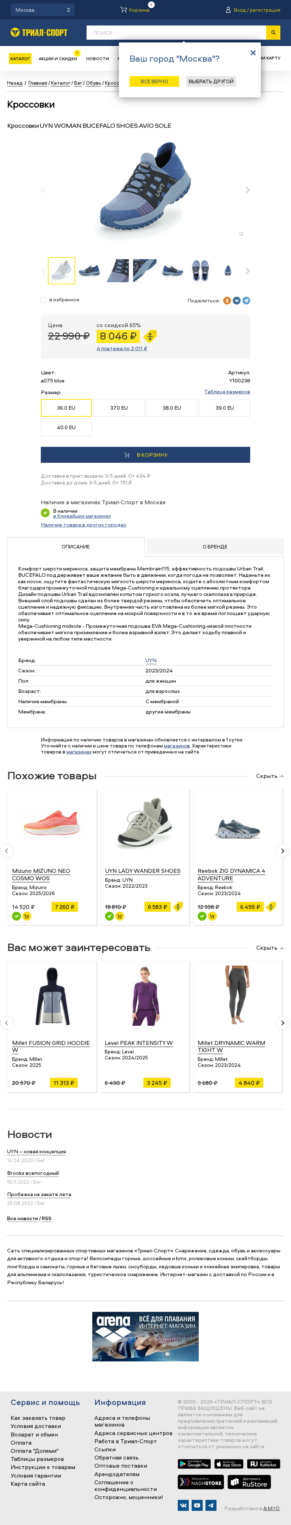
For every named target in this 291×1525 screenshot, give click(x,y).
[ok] (227, 301)
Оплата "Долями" (35, 1451)
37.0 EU (119, 407)
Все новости (22, 1218)
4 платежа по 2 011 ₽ (122, 348)
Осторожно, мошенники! (128, 1497)
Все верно (154, 81)
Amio (271, 1508)
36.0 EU (66, 407)
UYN (151, 660)
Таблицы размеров (37, 1459)
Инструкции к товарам (43, 1467)
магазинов (177, 745)
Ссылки (105, 1449)
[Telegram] (210, 1505)
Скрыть (267, 776)
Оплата (21, 1442)
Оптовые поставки (120, 1465)
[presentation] (47, 190)
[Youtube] (197, 1505)
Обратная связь (116, 1457)
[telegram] (246, 301)
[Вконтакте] (183, 1505)
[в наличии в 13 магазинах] (16, 916)
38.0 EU (172, 407)
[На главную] (39, 32)
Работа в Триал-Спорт (125, 1441)
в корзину (152, 455)
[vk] (237, 301)
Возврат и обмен (34, 1434)
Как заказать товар (38, 1418)
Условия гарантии (36, 1475)
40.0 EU (66, 427)
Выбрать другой (211, 81)
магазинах (79, 751)
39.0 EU (225, 407)
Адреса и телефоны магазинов (122, 1421)
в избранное (64, 300)
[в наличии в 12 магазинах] (109, 916)
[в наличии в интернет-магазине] (26, 916)
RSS (46, 1218)
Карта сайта (28, 1483)
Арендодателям (116, 1474)
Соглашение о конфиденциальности (125, 1486)
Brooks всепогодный (33, 1173)
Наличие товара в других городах (83, 524)
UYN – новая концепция (36, 1151)
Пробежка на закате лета (39, 1194)
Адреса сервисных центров (133, 1433)
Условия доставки (36, 1426)
